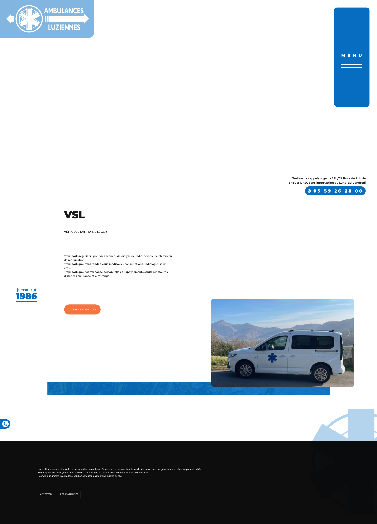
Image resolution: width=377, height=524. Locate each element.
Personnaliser (69, 494)
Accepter (46, 494)
